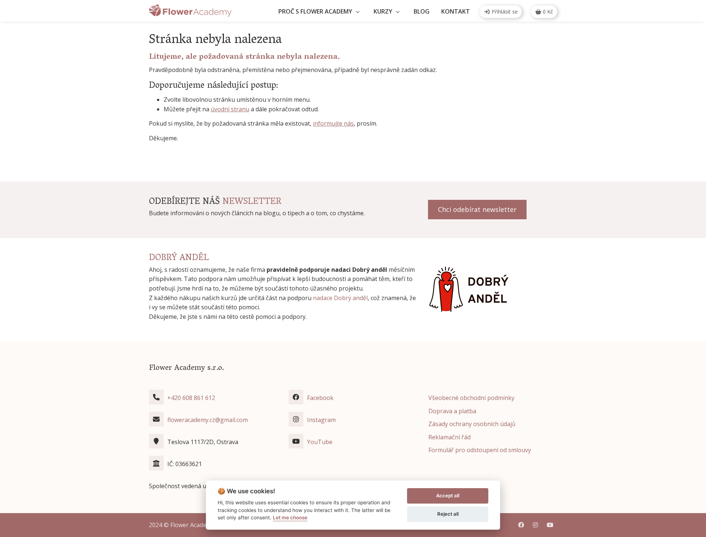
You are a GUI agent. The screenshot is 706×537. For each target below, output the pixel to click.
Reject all (448, 514)
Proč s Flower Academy (315, 11)
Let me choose (290, 517)
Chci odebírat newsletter (477, 209)
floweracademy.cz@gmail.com (207, 420)
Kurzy (383, 11)
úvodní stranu (230, 109)
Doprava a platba (452, 411)
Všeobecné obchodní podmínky (471, 398)
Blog (421, 11)
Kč (548, 11)
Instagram (321, 420)
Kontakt (455, 11)
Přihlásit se (504, 11)
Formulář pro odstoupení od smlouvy (479, 450)
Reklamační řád (449, 437)
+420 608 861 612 (191, 398)
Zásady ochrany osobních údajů (472, 424)
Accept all (447, 495)
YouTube (319, 442)
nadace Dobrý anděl (340, 298)
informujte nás (333, 123)
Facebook (320, 398)
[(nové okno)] (468, 288)
